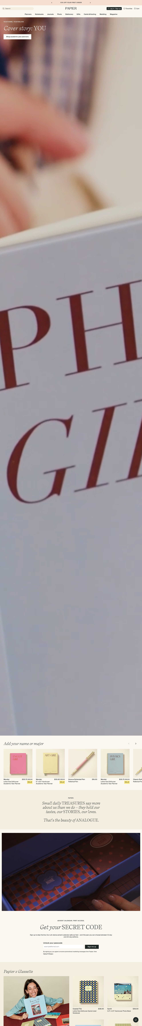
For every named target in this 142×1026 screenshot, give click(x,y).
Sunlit (109, 1009)
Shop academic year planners (17, 36)
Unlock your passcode (52, 943)
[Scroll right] (135, 743)
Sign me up (92, 946)
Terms (45, 954)
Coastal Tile (77, 1009)
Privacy (51, 954)
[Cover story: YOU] (71, 376)
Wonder (6, 779)
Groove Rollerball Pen (76, 779)
